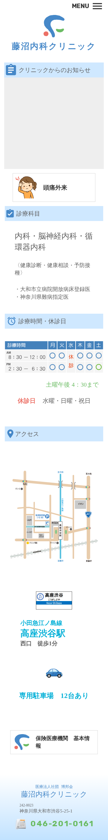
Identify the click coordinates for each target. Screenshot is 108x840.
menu (97, 6)
